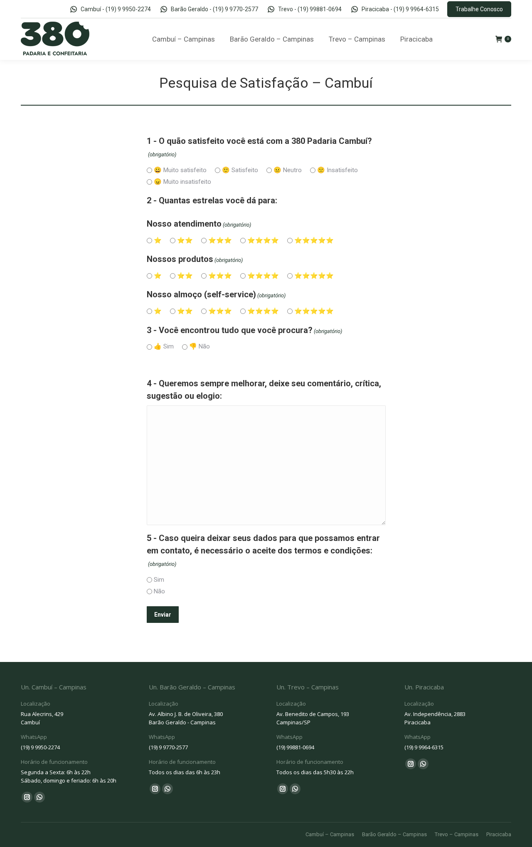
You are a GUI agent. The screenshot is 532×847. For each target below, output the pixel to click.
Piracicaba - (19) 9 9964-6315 (400, 9)
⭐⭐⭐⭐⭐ (314, 240)
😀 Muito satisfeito (180, 170)
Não (159, 591)
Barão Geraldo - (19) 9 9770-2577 (214, 9)
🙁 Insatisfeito (337, 170)
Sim (159, 579)
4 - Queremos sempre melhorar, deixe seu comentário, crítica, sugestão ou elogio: (264, 389)
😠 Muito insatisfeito (182, 181)
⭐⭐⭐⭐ (263, 240)
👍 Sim (164, 346)
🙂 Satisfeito (240, 170)
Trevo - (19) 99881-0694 (310, 9)
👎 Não (199, 346)
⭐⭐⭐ (220, 240)
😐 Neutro (287, 170)
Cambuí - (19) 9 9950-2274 (115, 9)
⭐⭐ (185, 240)
